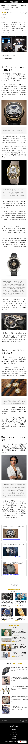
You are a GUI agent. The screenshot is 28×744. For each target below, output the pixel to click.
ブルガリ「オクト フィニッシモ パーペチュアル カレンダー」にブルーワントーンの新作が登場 (19, 654)
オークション (12, 9)
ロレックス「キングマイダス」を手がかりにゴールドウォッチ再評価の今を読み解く (20, 618)
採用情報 (14, 738)
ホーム (2, 9)
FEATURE (7, 9)
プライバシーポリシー (14, 734)
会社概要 (14, 729)
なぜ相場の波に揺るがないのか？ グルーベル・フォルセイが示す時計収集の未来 (21, 602)
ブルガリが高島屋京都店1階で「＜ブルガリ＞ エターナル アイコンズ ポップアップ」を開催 (19, 639)
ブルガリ (4, 17)
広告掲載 (14, 736)
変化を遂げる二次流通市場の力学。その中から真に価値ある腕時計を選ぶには (7, 618)
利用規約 (14, 732)
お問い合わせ (14, 731)
